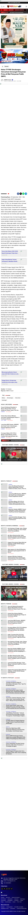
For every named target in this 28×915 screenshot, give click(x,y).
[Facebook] (18, 194)
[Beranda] (1, 10)
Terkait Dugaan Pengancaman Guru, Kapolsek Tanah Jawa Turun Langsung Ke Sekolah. (16, 752)
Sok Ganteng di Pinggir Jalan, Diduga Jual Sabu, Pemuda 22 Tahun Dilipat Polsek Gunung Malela (17, 530)
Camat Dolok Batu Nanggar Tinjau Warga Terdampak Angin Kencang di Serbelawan (17, 518)
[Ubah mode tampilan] (4, 6)
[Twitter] (21, 194)
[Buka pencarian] (1, 6)
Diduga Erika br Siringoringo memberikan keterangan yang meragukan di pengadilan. (9, 381)
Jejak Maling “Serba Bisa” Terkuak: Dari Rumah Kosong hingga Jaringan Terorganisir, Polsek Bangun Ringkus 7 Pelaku (16, 714)
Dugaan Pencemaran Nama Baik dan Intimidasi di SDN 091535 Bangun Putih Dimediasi (17, 544)
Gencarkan (17, 397)
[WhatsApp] (23, 194)
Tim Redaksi (8, 389)
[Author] (2, 80)
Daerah (6, 10)
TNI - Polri (3, 420)
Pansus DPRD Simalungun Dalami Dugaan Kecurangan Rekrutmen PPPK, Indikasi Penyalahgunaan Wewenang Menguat (15, 737)
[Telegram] (26, 194)
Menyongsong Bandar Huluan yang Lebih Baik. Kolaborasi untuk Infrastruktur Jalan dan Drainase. (10, 373)
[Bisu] (23, 460)
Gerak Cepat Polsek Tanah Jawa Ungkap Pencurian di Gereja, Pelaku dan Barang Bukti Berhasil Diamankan (15, 707)
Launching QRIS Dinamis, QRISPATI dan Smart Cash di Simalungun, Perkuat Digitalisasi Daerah (10, 426)
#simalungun (10, 397)
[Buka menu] (26, 7)
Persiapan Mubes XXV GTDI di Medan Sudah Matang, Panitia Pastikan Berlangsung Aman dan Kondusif (9, 434)
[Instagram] (7, 889)
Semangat (4, 400)
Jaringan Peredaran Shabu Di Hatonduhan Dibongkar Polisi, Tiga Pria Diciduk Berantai (16, 684)
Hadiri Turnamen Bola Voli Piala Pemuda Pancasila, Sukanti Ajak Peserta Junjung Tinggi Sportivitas (16, 636)
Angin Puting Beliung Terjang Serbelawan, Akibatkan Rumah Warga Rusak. (9, 260)
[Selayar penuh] (25, 460)
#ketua (3, 397)
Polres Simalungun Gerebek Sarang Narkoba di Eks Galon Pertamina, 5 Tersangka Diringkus (15, 745)
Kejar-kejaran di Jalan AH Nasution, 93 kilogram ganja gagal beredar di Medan (17, 551)
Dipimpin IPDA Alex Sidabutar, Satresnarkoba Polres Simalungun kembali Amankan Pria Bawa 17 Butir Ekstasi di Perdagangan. (17, 558)
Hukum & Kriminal (19, 10)
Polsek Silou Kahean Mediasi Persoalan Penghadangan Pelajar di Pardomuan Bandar (10, 417)
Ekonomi (11, 10)
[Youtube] (9, 889)
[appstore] (3, 892)
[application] (14, 454)
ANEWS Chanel (7, 79)
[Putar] (3, 460)
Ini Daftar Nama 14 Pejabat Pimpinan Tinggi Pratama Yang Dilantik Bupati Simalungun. (15, 722)
